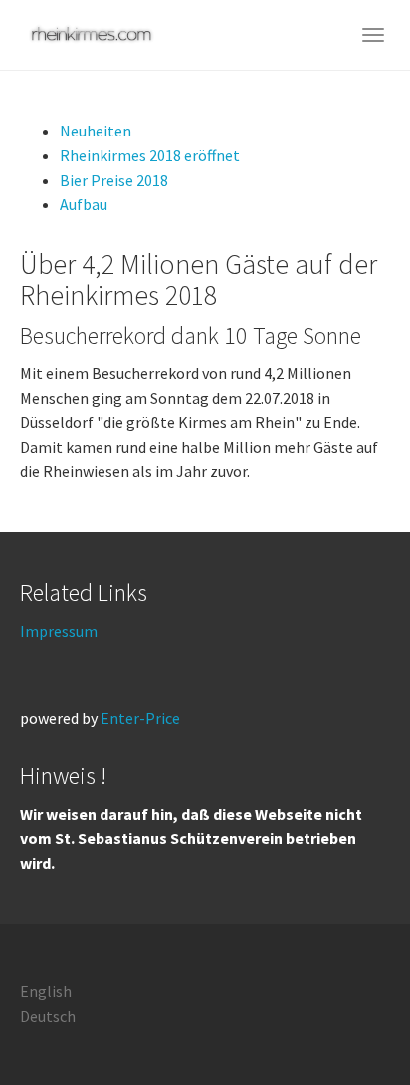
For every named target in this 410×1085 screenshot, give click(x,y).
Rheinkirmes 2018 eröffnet (150, 155)
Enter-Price (140, 718)
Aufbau (83, 204)
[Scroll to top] (346, 1021)
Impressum (59, 631)
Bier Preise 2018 (114, 180)
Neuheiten (95, 130)
